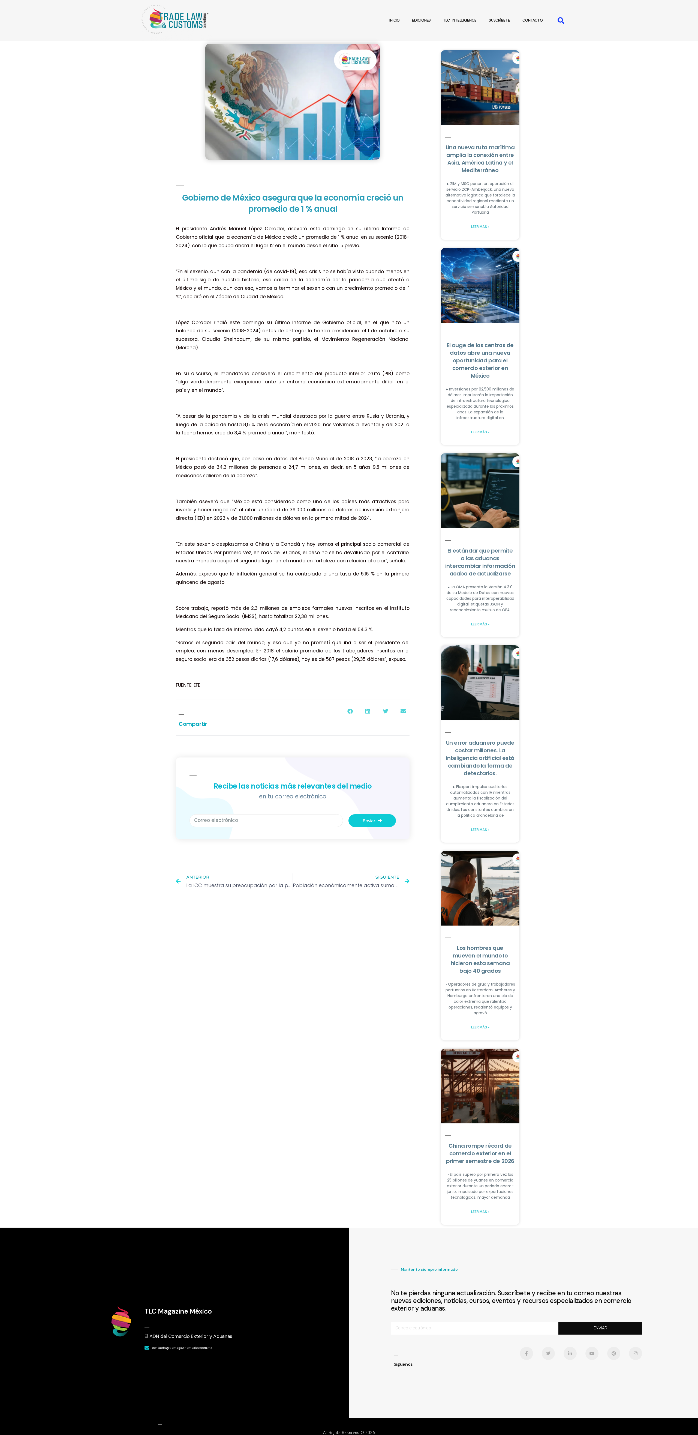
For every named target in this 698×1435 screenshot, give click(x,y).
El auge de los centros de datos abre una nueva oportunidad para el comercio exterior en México (480, 360)
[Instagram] (635, 1353)
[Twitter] (548, 1353)
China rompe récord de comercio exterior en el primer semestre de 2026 (480, 1153)
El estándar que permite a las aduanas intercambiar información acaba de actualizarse (480, 562)
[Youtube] (591, 1353)
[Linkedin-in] (570, 1353)
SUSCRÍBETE (499, 20)
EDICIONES (421, 20)
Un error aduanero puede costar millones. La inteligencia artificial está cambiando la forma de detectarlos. (480, 758)
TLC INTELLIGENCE (459, 20)
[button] (561, 20)
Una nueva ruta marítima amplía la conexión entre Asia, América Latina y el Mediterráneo (480, 159)
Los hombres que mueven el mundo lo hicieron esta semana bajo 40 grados (480, 959)
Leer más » (480, 227)
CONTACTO (532, 20)
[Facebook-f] (526, 1353)
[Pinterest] (613, 1353)
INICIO (394, 20)
